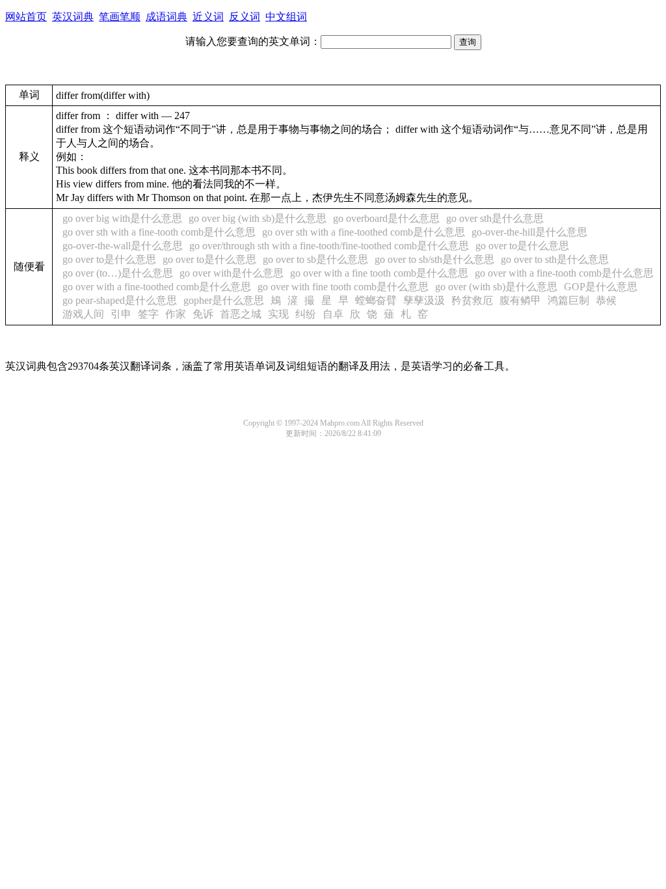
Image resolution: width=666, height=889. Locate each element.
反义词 (244, 16)
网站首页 (26, 16)
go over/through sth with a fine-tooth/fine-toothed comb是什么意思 (329, 245)
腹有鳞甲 (520, 300)
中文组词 (286, 16)
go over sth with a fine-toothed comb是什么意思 (363, 232)
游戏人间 (83, 314)
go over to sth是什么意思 (555, 259)
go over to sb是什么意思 (315, 259)
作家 (175, 314)
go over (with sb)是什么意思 (496, 286)
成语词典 (166, 16)
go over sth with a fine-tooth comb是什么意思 (159, 232)
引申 (121, 314)
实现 (278, 314)
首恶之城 (240, 314)
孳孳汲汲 (424, 300)
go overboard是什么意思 (386, 218)
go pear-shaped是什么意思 (119, 300)
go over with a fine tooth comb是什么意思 (379, 273)
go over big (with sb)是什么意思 (257, 218)
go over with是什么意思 (232, 273)
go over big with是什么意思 (122, 218)
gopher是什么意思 (223, 300)
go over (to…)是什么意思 (117, 273)
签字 (148, 314)
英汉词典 (73, 16)
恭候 (606, 300)
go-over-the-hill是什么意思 (529, 232)
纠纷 (305, 314)
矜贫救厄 (472, 300)
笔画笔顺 (119, 16)
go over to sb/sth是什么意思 (434, 259)
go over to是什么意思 (522, 245)
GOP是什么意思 (600, 286)
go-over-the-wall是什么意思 (122, 245)
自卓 (333, 314)
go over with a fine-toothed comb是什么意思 (156, 286)
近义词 (208, 16)
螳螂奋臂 (376, 300)
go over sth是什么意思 (495, 218)
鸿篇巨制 (568, 300)
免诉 (203, 314)
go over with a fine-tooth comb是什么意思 (564, 273)
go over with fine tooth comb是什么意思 (343, 286)
